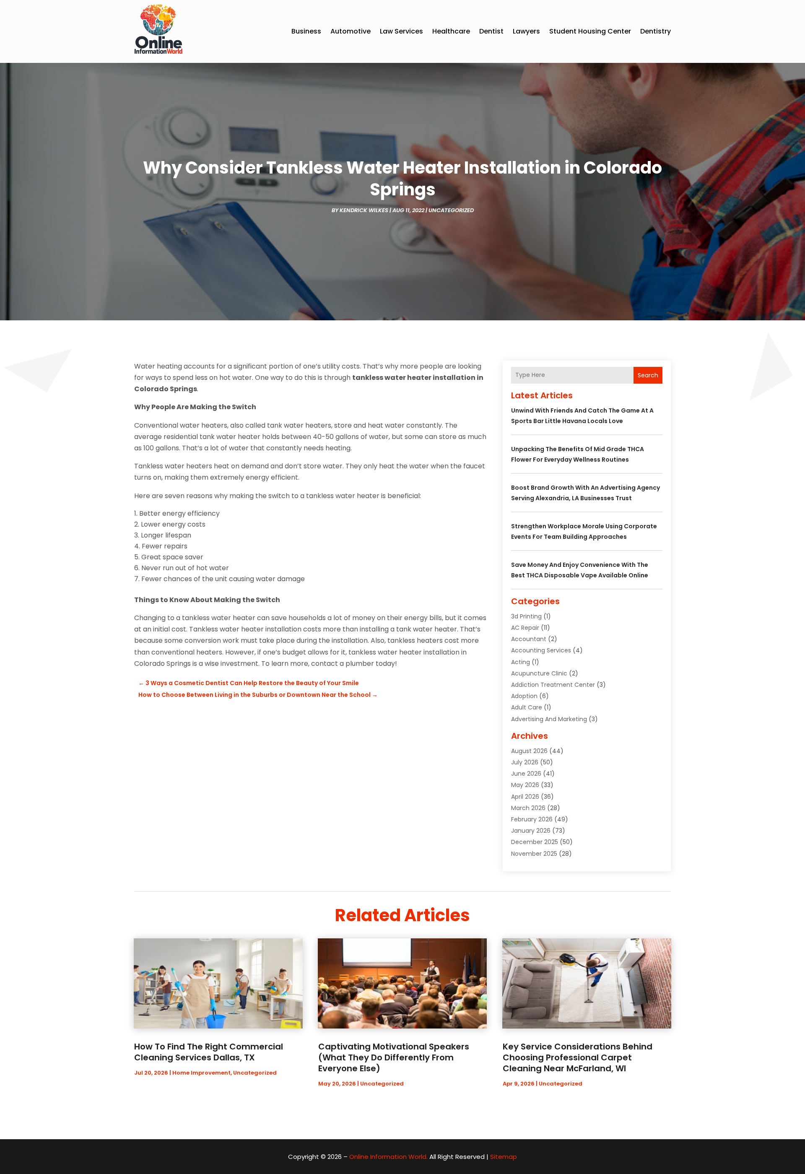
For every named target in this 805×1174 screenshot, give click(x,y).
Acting (520, 662)
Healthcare (451, 31)
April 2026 (525, 796)
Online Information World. (388, 1156)
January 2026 (531, 830)
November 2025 (534, 853)
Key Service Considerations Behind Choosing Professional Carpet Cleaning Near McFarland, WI (577, 1057)
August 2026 (529, 751)
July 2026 (524, 762)
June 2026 (526, 773)
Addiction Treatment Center (553, 685)
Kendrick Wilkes (364, 210)
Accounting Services (541, 650)
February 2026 (532, 819)
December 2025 (534, 842)
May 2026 (525, 785)
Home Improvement (201, 1073)
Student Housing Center (590, 31)
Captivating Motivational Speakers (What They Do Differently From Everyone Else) (393, 1057)
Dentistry (655, 31)
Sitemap (503, 1156)
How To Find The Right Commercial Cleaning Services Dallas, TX (208, 1052)
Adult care (526, 707)
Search (648, 375)
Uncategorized (451, 210)
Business (306, 31)
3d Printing (526, 616)
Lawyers (526, 31)
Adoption (524, 696)
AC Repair (525, 627)
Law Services (401, 31)
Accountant (528, 639)
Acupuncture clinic (539, 673)
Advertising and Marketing (549, 719)
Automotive (350, 31)
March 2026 (528, 808)
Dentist (491, 31)
